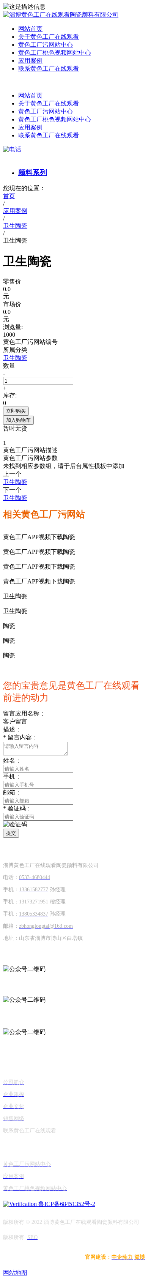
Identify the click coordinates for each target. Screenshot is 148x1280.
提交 (11, 833)
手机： (12, 776)
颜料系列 (32, 173)
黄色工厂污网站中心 (45, 44)
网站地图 (15, 1272)
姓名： (12, 760)
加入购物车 (18, 420)
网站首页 (30, 28)
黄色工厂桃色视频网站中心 (54, 52)
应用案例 (30, 60)
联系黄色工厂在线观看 (48, 68)
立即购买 (16, 411)
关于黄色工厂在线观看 (48, 36)
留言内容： (20, 737)
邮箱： (12, 792)
